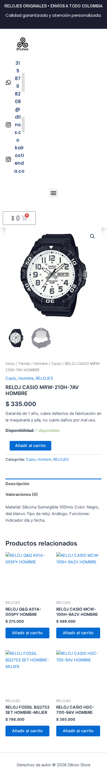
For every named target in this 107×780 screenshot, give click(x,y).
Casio (56, 363)
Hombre (41, 363)
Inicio (10, 363)
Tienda (24, 363)
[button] (53, 193)
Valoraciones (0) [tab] (21, 494)
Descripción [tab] (17, 483)
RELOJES (44, 378)
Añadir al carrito (30, 445)
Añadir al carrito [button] (27, 632)
